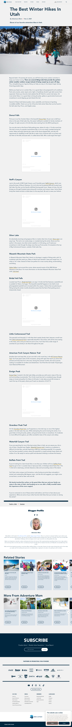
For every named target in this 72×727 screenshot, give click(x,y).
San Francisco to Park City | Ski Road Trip (10, 573)
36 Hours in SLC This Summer (26, 610)
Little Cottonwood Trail (19, 339)
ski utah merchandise (16, 701)
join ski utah (39, 698)
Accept (64, 723)
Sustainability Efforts (28, 703)
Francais (50, 699)
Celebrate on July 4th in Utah (43, 572)
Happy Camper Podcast (35, 535)
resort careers (14, 699)
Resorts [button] (25, 1)
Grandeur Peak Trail (20, 429)
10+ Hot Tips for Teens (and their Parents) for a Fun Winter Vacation (60, 573)
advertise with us (15, 703)
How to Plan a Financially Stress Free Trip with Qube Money (10, 611)
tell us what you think (36, 689)
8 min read (8, 586)
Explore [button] (43, 1)
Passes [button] (37, 1)
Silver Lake (56, 239)
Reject (52, 723)
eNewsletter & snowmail (29, 701)
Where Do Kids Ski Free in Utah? (60, 610)
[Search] (66, 2)
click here (16, 271)
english (50, 696)
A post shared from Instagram (36, 225)
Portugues (50, 698)
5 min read (24, 586)
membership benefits (40, 696)
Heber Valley (13, 267)
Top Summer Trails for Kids (42, 610)
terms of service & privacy (16, 705)
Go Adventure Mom (22, 535)
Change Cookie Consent (9, 724)
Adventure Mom (36, 532)
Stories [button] (31, 1)
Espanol (50, 703)
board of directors (15, 698)
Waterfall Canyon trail (37, 447)
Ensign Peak (13, 375)
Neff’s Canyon (49, 183)
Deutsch (50, 701)
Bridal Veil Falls (26, 282)
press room (26, 696)
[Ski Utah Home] (8, 2)
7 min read (41, 586)
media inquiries (27, 698)
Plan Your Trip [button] (18, 1)
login (37, 701)
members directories (40, 699)
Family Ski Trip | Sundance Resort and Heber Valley (27, 573)
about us (14, 696)
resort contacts (27, 699)
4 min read (8, 622)
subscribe (44, 649)
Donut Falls (42, 119)
